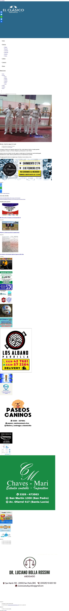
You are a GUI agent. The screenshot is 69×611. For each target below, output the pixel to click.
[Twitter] (22, 186)
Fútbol (5, 76)
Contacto (3, 86)
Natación (5, 81)
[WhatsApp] (22, 188)
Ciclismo (5, 79)
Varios (11, 147)
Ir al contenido (2, 0)
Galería (3, 85)
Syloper (5, 610)
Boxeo (3, 88)
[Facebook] (22, 184)
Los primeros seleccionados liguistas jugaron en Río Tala (12, 254)
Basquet (5, 78)
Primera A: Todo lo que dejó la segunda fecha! (9, 232)
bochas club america (6, 193)
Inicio (3, 73)
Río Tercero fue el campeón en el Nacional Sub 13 (10, 217)
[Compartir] (22, 192)
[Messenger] (22, 190)
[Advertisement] (34, 27)
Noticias (3, 75)
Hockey (5, 82)
